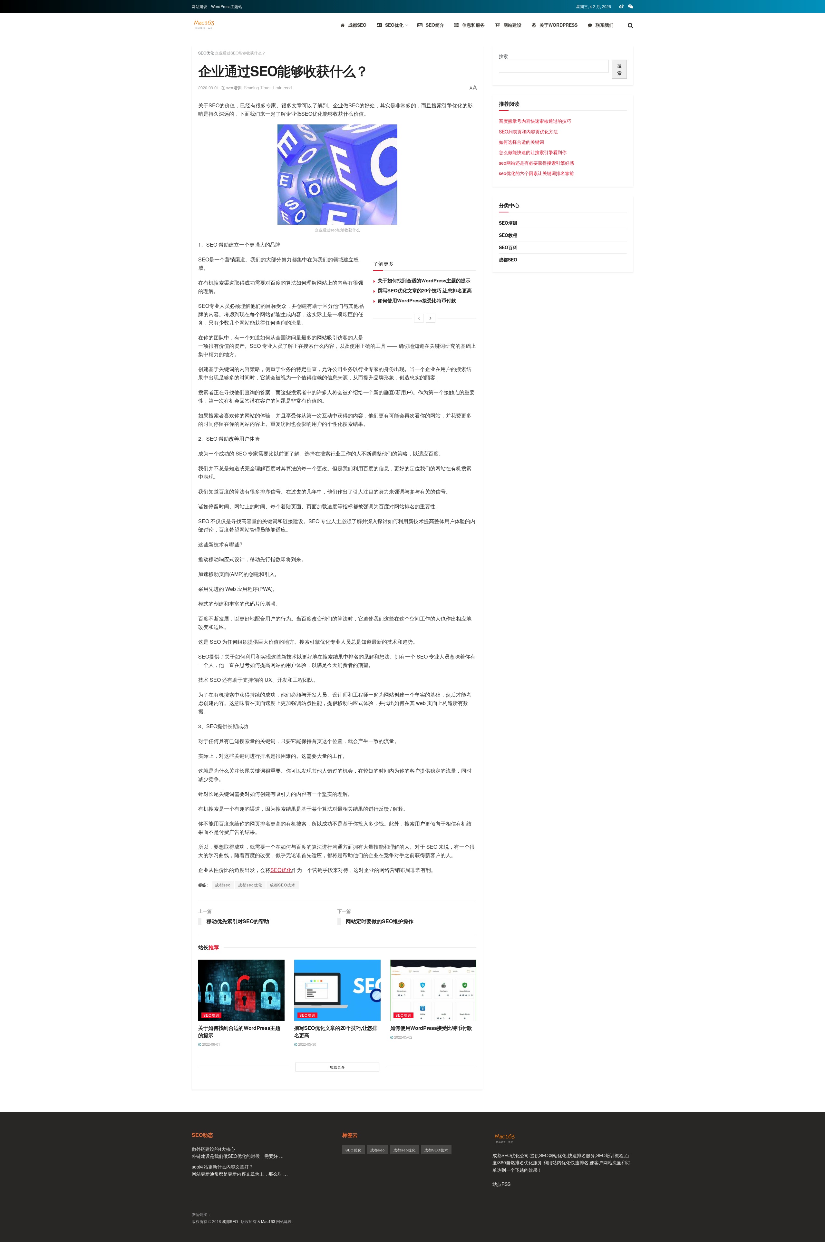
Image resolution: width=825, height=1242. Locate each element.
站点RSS (501, 1184)
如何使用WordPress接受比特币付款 (417, 300)
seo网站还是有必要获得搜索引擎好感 (536, 163)
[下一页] (430, 318)
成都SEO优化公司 (510, 1155)
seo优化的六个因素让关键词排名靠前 (536, 173)
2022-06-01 (210, 1044)
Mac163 (268, 1221)
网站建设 (199, 6)
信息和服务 (473, 25)
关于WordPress (558, 25)
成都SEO (357, 25)
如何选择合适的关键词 (521, 142)
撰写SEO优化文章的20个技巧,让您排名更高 (425, 290)
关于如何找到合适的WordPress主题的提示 (424, 280)
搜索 (503, 56)
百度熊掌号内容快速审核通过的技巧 (535, 121)
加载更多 (337, 1067)
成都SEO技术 (283, 884)
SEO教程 (508, 235)
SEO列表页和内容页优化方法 (528, 131)
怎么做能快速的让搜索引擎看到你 (533, 152)
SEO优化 (394, 25)
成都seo (223, 884)
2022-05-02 (402, 1037)
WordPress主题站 (226, 6)
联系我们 (605, 25)
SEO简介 (435, 25)
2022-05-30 (306, 1044)
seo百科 (508, 247)
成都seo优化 (250, 884)
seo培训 (234, 87)
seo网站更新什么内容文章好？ (222, 1166)
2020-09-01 (208, 87)
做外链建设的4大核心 (213, 1149)
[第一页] (419, 318)
